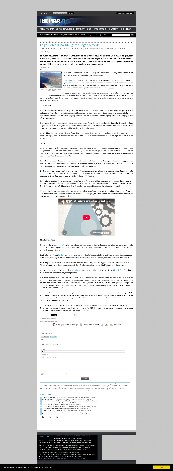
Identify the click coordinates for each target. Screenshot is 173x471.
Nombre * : (43, 339)
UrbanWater (67, 80)
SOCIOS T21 (75, 452)
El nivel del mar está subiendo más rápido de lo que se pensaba (59, 412)
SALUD (55, 452)
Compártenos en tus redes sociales (60, 13)
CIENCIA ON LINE (58, 436)
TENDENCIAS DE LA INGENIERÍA (46, 440)
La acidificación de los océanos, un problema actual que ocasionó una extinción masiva (66, 406)
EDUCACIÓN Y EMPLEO (44, 459)
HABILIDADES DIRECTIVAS (45, 443)
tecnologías (76, 270)
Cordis (111, 88)
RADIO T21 (51, 457)
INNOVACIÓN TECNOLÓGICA (62, 438)
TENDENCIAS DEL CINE (64, 452)
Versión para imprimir (91, 324)
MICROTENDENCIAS (43, 452)
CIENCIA (42, 29)
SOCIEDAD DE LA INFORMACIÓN (52, 447)
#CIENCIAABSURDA (72, 457)
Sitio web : (43, 349)
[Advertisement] (86, 5)
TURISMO (81, 445)
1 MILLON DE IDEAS (125, 29)
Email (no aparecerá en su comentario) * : (51, 344)
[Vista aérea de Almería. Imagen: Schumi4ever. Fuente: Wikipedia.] (51, 72)
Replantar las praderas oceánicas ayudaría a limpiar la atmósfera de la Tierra (63, 410)
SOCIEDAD (59, 29)
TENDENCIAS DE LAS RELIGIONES (82, 440)
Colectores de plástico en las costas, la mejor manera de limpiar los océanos (63, 399)
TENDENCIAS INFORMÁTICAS (84, 443)
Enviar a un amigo (71, 324)
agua (45, 321)
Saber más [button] (48, 467)
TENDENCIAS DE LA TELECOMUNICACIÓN (64, 443)
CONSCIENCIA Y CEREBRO (59, 459)
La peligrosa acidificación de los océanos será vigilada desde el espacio (61, 408)
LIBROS (101, 29)
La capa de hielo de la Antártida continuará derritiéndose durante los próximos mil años (66, 401)
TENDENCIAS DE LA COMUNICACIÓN (48, 454)
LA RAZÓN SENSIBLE (58, 445)
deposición (118, 270)
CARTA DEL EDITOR (60, 457)
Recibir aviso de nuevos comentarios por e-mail (55, 373)
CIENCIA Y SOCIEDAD (76, 438)
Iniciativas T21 (71, 459)
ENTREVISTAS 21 (90, 445)
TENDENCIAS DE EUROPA (45, 445)
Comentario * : (44, 354)
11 (57, 417)
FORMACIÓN (86, 447)
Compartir (117, 324)
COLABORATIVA (42, 457)
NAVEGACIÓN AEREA (76, 447)
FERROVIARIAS (66, 447)
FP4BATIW (62, 245)
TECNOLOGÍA (50, 29)
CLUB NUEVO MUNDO (111, 29)
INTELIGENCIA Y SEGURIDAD (87, 454)
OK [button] (162, 467)
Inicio (41, 41)
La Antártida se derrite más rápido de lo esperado (55, 403)
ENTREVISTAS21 (80, 29)
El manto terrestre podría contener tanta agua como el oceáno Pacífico (61, 414)
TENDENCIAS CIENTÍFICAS (83, 436)
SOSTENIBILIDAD (63, 454)
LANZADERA (81, 457)
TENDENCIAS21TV (74, 454)
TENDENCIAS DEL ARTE (71, 445)
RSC (51, 452)
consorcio (48, 171)
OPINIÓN (89, 29)
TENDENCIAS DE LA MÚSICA (45, 450)
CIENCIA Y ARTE (80, 459)
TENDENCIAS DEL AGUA (51, 41)
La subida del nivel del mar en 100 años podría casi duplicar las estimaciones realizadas (65, 397)
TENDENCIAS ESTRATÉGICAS (64, 440)
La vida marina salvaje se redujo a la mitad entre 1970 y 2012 (58, 405)
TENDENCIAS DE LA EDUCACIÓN (63, 450)
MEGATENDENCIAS (68, 29)
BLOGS (96, 29)
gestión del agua (52, 321)
